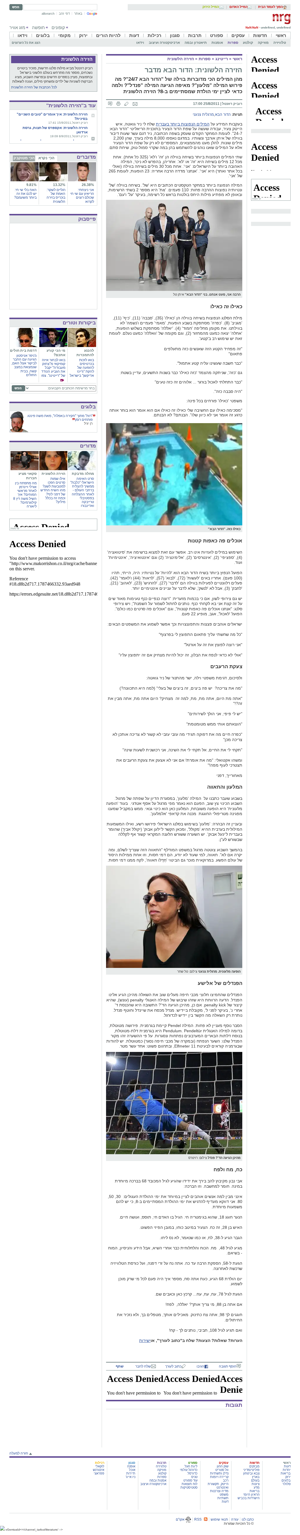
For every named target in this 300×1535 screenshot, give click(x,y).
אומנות (217, 43)
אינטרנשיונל (96, 1470)
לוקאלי (99, 1466)
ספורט (216, 35)
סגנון (175, 35)
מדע (257, 1487)
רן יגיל (88, 423)
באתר (78, 13)
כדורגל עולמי (188, 1470)
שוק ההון (223, 1466)
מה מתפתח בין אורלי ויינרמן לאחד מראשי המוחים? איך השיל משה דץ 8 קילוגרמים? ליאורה (25, 494)
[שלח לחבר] (135, 104)
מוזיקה (263, 43)
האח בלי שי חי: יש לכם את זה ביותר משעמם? (25, 194)
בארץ (256, 1477)
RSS (198, 1519)
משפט (224, 1494)
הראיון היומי (251, 1494)
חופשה (38, 27)
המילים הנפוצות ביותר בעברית (182, 124)
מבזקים (254, 1466)
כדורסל (192, 1473)
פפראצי (99, 1473)
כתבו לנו (248, 1519)
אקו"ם (180, 1519)
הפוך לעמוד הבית (270, 7)
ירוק (83, 35)
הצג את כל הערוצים (26, 42)
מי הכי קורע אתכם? (56, 352)
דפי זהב (64, 13)
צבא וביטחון (251, 1473)
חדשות (260, 35)
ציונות (256, 1484)
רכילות (154, 35)
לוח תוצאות (189, 1484)
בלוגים (43, 35)
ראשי (281, 35)
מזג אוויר (17, 27)
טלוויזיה (279, 43)
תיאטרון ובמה (196, 43)
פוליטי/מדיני (251, 1470)
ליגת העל (191, 1466)
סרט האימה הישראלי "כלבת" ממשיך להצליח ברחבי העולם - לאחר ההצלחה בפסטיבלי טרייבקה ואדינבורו (82, 492)
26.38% (88, 185)
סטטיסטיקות (188, 1487)
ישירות (145, 1340)
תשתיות (223, 1498)
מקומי (64, 35)
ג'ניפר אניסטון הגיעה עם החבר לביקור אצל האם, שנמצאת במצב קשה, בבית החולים (24, 365)
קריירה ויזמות (219, 1477)
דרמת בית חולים (23, 350)
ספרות (233, 43)
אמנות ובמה (157, 1480)
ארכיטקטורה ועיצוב (164, 43)
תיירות (130, 1473)
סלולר (286, 1484)
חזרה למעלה (18, 1453)
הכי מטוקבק (24, 158)
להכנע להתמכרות (85, 352)
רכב (226, 1480)
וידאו (23, 35)
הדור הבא (223, 115)
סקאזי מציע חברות (27, 476)
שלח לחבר (143, 1366)
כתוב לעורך (173, 1366)
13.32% (59, 185)
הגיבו (200, 1366)
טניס (194, 1477)
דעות (134, 35)
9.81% (31, 185)
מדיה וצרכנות (219, 1491)
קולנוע (248, 43)
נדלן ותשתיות (219, 1473)
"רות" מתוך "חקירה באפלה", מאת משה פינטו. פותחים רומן (60, 418)
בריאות (286, 1473)
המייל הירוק (210, 7)
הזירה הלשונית (180, 58)
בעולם (255, 1480)
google (92, 13)
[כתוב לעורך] (127, 104)
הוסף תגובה (227, 1366)
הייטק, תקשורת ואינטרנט (218, 1485)
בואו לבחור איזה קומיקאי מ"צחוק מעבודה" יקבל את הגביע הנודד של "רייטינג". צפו (53, 368)
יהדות (287, 1470)
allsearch (48, 13)
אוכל (132, 1470)
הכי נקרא (46, 158)
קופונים (58, 27)
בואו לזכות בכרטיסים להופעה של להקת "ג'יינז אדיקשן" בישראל (82, 368)
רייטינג (221, 58)
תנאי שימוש (219, 1519)
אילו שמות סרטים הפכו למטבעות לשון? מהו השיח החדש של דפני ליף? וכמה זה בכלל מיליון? (52, 490)
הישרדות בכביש (249, 1498)
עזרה (234, 1519)
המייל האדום (238, 7)
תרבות (195, 35)
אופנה (131, 1466)
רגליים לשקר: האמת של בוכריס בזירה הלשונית (56, 196)
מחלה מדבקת (83, 474)
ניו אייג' (130, 1477)
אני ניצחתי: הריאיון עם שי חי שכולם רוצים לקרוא (82, 196)
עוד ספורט (190, 1480)
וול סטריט (222, 1470)
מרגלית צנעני (203, 115)
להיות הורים (108, 35)
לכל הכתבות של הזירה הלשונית (34, 87)
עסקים (238, 35)
